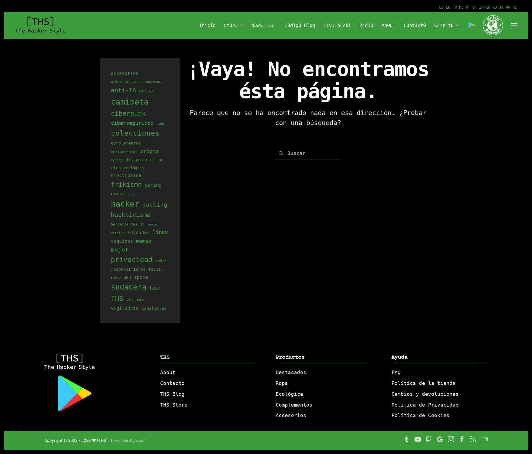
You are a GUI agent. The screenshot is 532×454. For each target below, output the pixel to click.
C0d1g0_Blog (300, 25)
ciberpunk (128, 113)
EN (448, 7)
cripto (149, 151)
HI (514, 7)
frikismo (126, 184)
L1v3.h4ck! (337, 25)
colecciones (135, 133)
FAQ (396, 372)
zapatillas (154, 308)
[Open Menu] (514, 25)
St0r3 (231, 25)
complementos (126, 143)
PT (468, 7)
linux (160, 232)
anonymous (151, 82)
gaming (153, 185)
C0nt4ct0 (415, 25)
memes (143, 241)
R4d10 (366, 25)
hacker (125, 204)
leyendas (138, 232)
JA (501, 7)
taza (154, 288)
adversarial (124, 81)
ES (441, 7)
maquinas (122, 241)
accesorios (125, 73)
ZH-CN (484, 7)
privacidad (131, 260)
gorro (132, 194)
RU (494, 7)
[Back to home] (41, 25)
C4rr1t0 (444, 25)
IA (142, 224)
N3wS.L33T (263, 25)
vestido (135, 299)
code (161, 123)
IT (474, 7)
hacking (154, 204)
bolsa (146, 90)
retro (116, 278)
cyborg (116, 160)
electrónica (126, 175)
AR (508, 7)
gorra (118, 193)
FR (454, 7)
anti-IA (123, 90)
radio (161, 261)
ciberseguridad (132, 123)
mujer (120, 249)
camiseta (130, 101)
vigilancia (125, 308)
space (141, 277)
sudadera (128, 287)
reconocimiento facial (137, 269)
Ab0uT (388, 25)
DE (461, 7)
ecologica (134, 168)
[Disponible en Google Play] (472, 25)
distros (134, 159)
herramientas (124, 224)
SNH (127, 277)
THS (117, 299)
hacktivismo (130, 214)
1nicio (207, 25)
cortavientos (124, 152)
